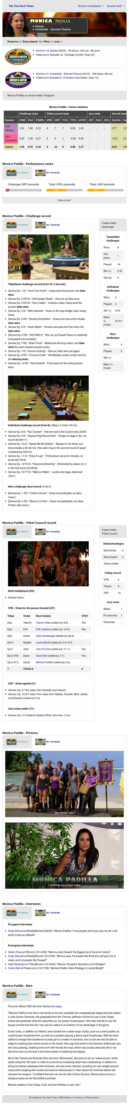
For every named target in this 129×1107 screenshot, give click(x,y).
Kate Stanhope (16, 964)
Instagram (49, 95)
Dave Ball (41, 655)
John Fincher (43, 649)
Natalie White (44, 715)
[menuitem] (90, 6)
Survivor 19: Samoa (47, 50)
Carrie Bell (14, 968)
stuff (114, 6)
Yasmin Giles (43, 622)
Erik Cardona (43, 629)
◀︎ (10, 784)
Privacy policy (92, 1097)
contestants (89, 6)
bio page (56, 1006)
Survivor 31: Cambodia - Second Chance (59, 73)
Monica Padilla (44, 662)
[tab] (17, 173)
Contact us (79, 1097)
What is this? (64, 200)
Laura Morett (43, 642)
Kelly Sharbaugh (45, 636)
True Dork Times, (50, 1097)
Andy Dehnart (16, 931)
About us (69, 1097)
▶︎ (121, 784)
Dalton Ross (15, 952)
